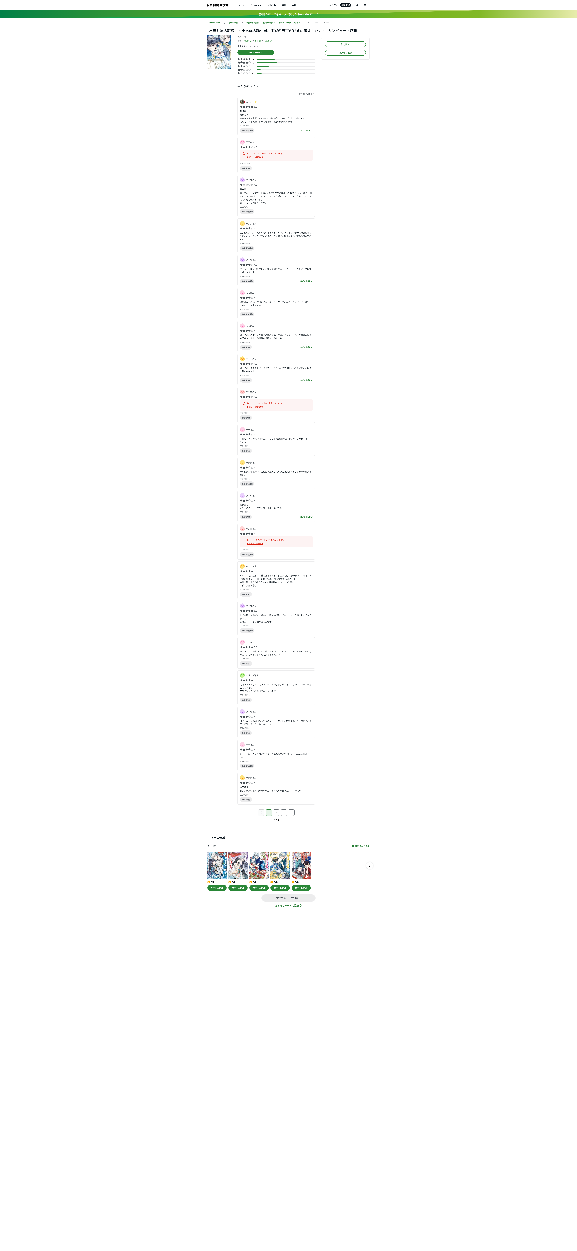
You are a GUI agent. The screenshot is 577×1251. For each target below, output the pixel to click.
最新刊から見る (362, 846)
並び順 (302, 94)
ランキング (256, 5)
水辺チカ (248, 40)
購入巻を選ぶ (345, 52)
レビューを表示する (255, 157)
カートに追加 (217, 887)
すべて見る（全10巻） (288, 898)
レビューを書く (256, 52)
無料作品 (271, 5)
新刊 (284, 5)
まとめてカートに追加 (287, 905)
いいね (248, 130)
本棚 (294, 5)
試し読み (345, 44)
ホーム (241, 5)
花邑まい (268, 40)
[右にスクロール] (369, 865)
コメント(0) (305, 130)
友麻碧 (258, 40)
